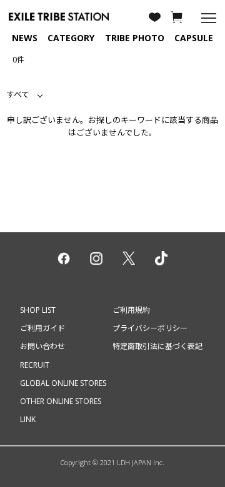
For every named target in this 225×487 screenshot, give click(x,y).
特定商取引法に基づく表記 (157, 346)
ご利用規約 (131, 310)
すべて (17, 94)
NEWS (25, 38)
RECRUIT (34, 365)
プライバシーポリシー (150, 328)
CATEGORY (71, 38)
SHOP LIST (38, 310)
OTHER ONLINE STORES (60, 401)
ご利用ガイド (42, 328)
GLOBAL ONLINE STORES (63, 383)
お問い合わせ (42, 346)
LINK (28, 419)
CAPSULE (193, 38)
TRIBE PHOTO (134, 38)
